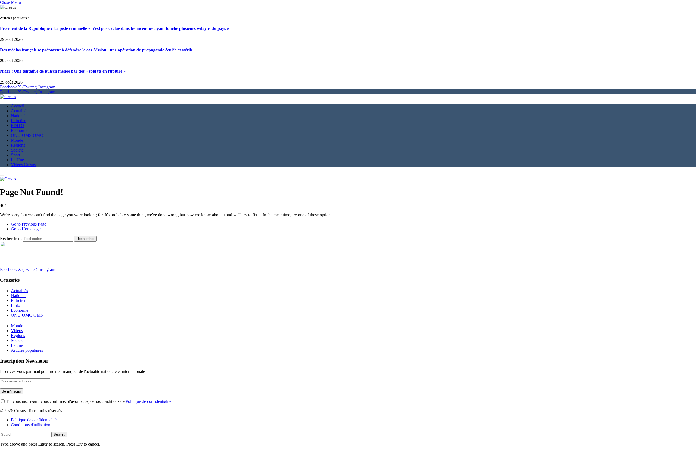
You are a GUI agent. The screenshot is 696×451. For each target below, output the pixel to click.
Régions (18, 145)
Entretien (18, 120)
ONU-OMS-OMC (27, 135)
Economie (19, 130)
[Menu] (2, 175)
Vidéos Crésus (23, 164)
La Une (17, 159)
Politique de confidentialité (148, 401)
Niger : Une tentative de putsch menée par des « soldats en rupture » (63, 71)
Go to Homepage (26, 229)
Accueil (17, 106)
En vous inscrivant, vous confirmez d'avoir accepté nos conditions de (88, 401)
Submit (59, 435)
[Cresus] (8, 96)
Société (17, 150)
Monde (17, 140)
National (18, 115)
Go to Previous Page (28, 224)
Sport (15, 155)
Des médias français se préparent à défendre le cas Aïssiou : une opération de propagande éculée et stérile (96, 50)
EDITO (17, 125)
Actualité (18, 111)
